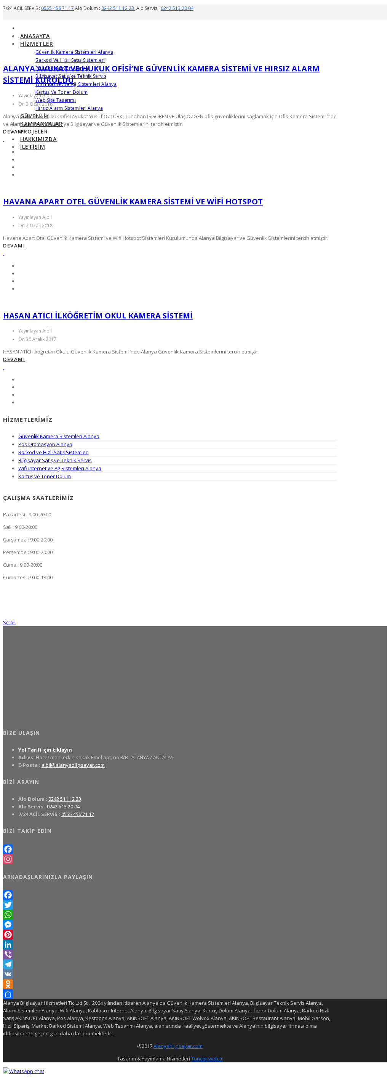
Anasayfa (35, 36)
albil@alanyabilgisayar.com (73, 765)
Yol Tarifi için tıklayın (45, 749)
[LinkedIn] (170, 944)
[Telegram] (170, 964)
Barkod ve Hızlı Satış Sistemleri (70, 60)
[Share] (170, 994)
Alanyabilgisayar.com (178, 1046)
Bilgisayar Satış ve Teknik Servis (55, 460)
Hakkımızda (38, 139)
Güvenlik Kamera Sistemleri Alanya (74, 52)
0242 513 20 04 (177, 8)
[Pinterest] (170, 935)
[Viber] (170, 954)
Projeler (34, 131)
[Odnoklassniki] (170, 984)
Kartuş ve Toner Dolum (61, 92)
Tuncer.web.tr (207, 1058)
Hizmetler (36, 43)
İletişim (32, 146)
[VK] (170, 974)
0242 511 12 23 (118, 8)
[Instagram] (170, 859)
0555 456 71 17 (57, 8)
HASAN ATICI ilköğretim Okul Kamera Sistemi (98, 315)
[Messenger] (170, 925)
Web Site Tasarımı (55, 100)
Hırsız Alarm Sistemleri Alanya (69, 108)
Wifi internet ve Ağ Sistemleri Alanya (76, 84)
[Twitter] (170, 905)
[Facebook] (170, 849)
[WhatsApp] (170, 915)
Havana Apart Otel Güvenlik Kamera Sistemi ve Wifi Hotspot (133, 201)
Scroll (9, 622)
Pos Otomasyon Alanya (45, 444)
